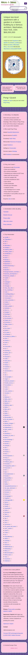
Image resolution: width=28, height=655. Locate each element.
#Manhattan (16, 44)
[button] (25, 3)
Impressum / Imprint (8, 623)
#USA (11, 46)
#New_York (7, 46)
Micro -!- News (8, 2)
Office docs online (7, 221)
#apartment (15, 40)
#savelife (9, 132)
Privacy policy (11, 609)
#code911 (14, 135)
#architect (10, 44)
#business (13, 141)
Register (5, 100)
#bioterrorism (15, 132)
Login (10, 100)
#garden (6, 42)
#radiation (8, 154)
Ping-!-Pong (6, 102)
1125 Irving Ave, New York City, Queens (20, 88)
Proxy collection (7, 224)
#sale (10, 138)
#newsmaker (13, 148)
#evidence (10, 145)
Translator (5, 211)
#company (18, 141)
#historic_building (14, 42)
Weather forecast (7, 215)
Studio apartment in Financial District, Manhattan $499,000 (7, 89)
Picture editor (6, 218)
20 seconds (17, 167)
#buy (14, 138)
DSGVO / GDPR (7, 611)
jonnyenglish (18, 37)
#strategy (14, 151)
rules (9, 198)
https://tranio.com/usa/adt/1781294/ (12, 48)
